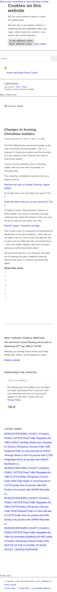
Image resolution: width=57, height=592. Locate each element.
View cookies (40, 44)
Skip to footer (42, 1)
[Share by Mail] (8, 298)
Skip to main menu (27, 1)
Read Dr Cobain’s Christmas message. (22, 226)
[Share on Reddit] (8, 293)
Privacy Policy (14, 400)
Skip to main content (9, 1)
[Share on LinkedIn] (8, 285)
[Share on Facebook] (8, 272)
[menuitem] (10, 588)
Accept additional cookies (21, 40)
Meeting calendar (12, 360)
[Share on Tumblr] (8, 289)
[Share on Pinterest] (8, 280)
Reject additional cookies (20, 44)
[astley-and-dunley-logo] (23, 72)
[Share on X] (8, 276)
